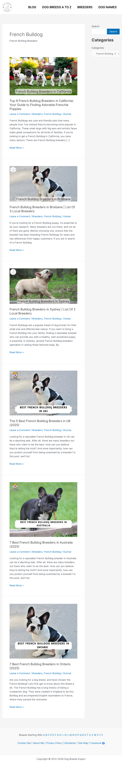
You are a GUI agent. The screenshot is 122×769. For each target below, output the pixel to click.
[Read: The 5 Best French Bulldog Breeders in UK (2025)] (43, 392)
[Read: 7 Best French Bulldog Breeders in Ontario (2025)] (43, 631)
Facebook (96, 743)
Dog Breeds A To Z (56, 7)
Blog (32, 7)
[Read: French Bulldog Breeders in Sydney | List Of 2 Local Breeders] (43, 285)
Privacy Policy (54, 743)
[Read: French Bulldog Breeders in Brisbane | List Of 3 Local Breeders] (43, 183)
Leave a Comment (20, 114)
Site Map (83, 743)
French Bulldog (52, 114)
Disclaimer (70, 743)
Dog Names (107, 7)
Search (95, 26)
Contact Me (24, 743)
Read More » (17, 148)
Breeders (84, 7)
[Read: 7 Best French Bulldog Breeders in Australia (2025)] (43, 509)
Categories (98, 47)
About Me (38, 743)
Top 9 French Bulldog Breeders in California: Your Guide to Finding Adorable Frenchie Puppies (42, 105)
